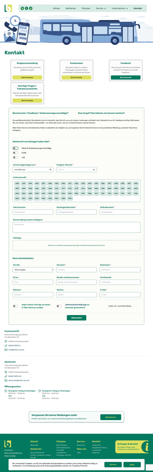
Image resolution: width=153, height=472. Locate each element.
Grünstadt (60, 450)
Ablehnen (113, 464)
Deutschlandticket (37, 453)
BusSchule (81, 445)
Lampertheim (61, 453)
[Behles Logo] (8, 8)
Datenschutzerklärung (13, 453)
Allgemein (96, 453)
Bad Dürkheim (61, 445)
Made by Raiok (10, 456)
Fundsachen (96, 450)
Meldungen (34, 445)
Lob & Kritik (96, 445)
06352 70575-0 (14, 346)
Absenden (76, 318)
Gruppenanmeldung (99, 448)
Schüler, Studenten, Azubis (40, 455)
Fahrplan (86, 8)
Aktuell (56, 8)
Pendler (33, 458)
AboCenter (71, 8)
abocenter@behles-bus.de (19, 380)
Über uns (81, 449)
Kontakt (138, 8)
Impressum (8, 450)
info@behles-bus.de (16, 350)
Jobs (79, 453)
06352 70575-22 (14, 376)
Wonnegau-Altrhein (63, 455)
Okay (132, 464)
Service (81, 441)
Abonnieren (110, 417)
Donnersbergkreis (63, 448)
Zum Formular (27, 77)
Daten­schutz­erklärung (75, 305)
